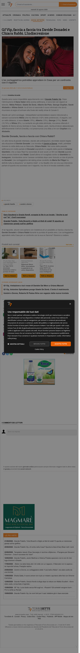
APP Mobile (58, 616)
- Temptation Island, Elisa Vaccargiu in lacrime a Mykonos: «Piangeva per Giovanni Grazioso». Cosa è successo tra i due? (39, 553)
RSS (39, 618)
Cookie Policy (41, 616)
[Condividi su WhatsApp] (11, 353)
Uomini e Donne (50, 143)
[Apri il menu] (3, 4)
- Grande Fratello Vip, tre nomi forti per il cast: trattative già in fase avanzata (36, 593)
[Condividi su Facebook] (3, 353)
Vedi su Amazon (10, 276)
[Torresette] (10, 4)
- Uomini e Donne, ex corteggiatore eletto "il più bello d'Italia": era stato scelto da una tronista (38, 571)
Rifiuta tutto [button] (39, 344)
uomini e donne (26, 204)
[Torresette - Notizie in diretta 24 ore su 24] (39, 609)
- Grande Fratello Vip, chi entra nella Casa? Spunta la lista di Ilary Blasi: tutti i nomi (39, 547)
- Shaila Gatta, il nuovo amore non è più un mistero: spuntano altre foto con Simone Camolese (39, 576)
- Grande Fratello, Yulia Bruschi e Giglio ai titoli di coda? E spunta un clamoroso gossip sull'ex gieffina (38, 542)
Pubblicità (50, 616)
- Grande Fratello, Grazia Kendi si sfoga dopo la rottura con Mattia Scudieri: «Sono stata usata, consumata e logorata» (39, 582)
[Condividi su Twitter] (7, 353)
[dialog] (39, 326)
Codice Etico (31, 616)
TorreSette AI (8, 616)
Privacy (23, 616)
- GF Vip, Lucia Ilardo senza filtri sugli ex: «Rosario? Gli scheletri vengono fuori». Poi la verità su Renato (38, 588)
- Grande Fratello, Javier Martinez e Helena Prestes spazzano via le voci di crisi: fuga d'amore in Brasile (38, 559)
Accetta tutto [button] (61, 344)
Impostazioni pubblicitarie (59, 333)
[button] (16, 344)
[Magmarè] (19, 517)
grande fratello (10, 204)
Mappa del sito (68, 616)
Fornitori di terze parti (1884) (22, 325)
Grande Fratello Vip (53, 99)
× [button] (70, 304)
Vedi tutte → (70, 244)
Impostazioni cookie (54, 336)
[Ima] (39, 372)
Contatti (17, 616)
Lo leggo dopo (68, 88)
